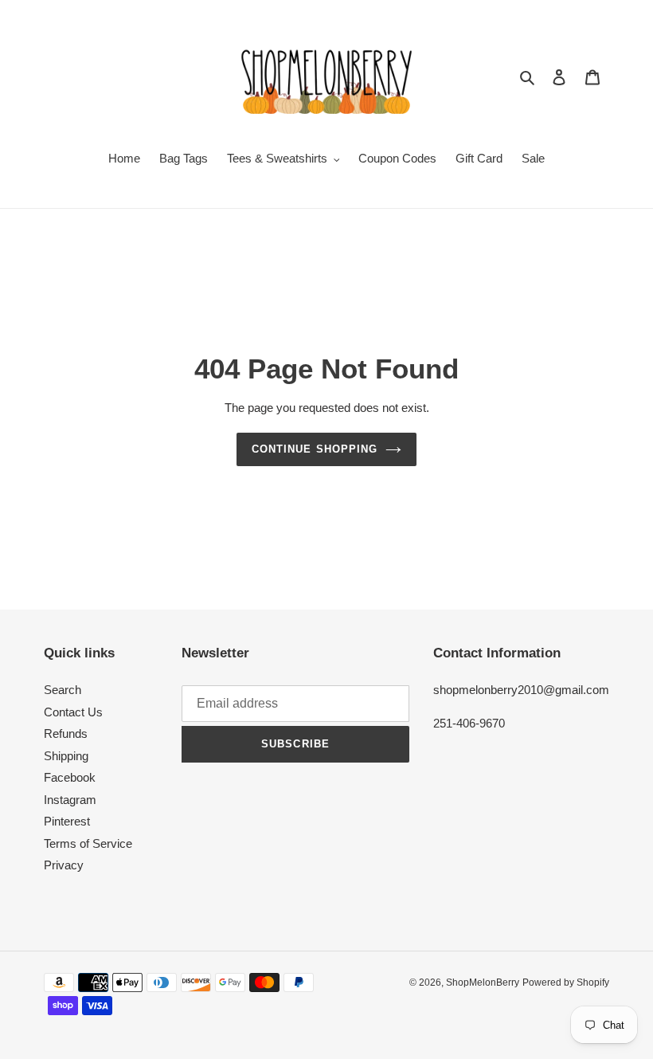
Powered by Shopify (565, 982)
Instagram (70, 799)
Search (62, 689)
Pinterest (67, 821)
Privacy (64, 865)
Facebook (70, 777)
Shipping (66, 756)
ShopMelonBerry (482, 982)
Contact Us (73, 712)
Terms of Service (88, 843)
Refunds (66, 733)
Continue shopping (314, 449)
